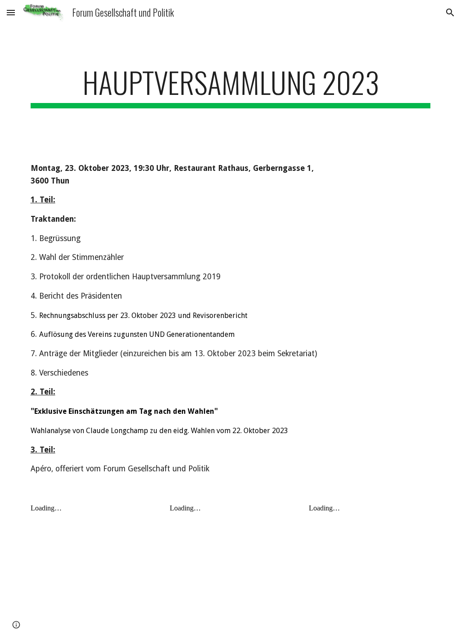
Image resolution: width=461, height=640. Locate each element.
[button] (11, 12)
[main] (230, 86)
